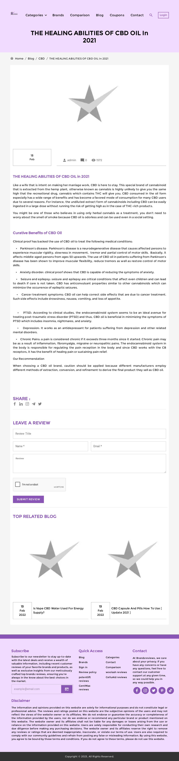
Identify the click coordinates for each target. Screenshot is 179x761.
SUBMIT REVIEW (28, 499)
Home (19, 58)
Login (163, 15)
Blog (31, 58)
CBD (41, 58)
